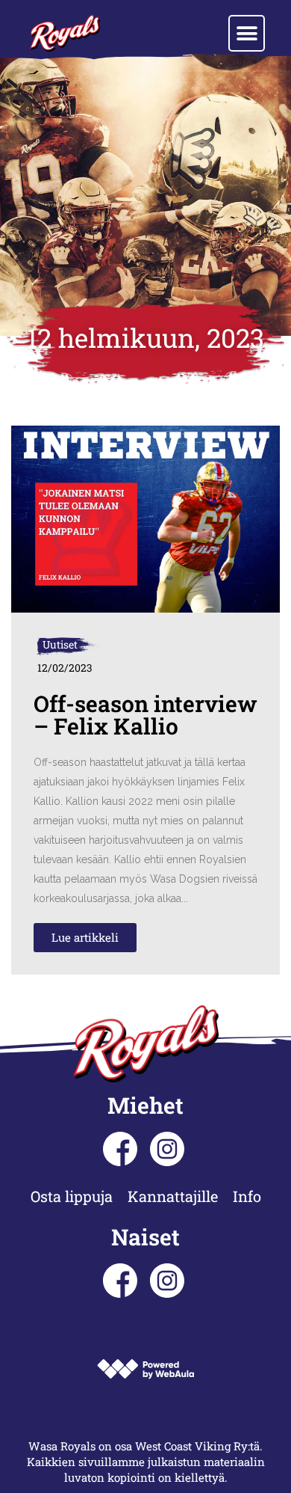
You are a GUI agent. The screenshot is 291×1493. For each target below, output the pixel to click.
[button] (246, 33)
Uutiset (60, 644)
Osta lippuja (72, 1196)
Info (247, 1196)
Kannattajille (173, 1196)
